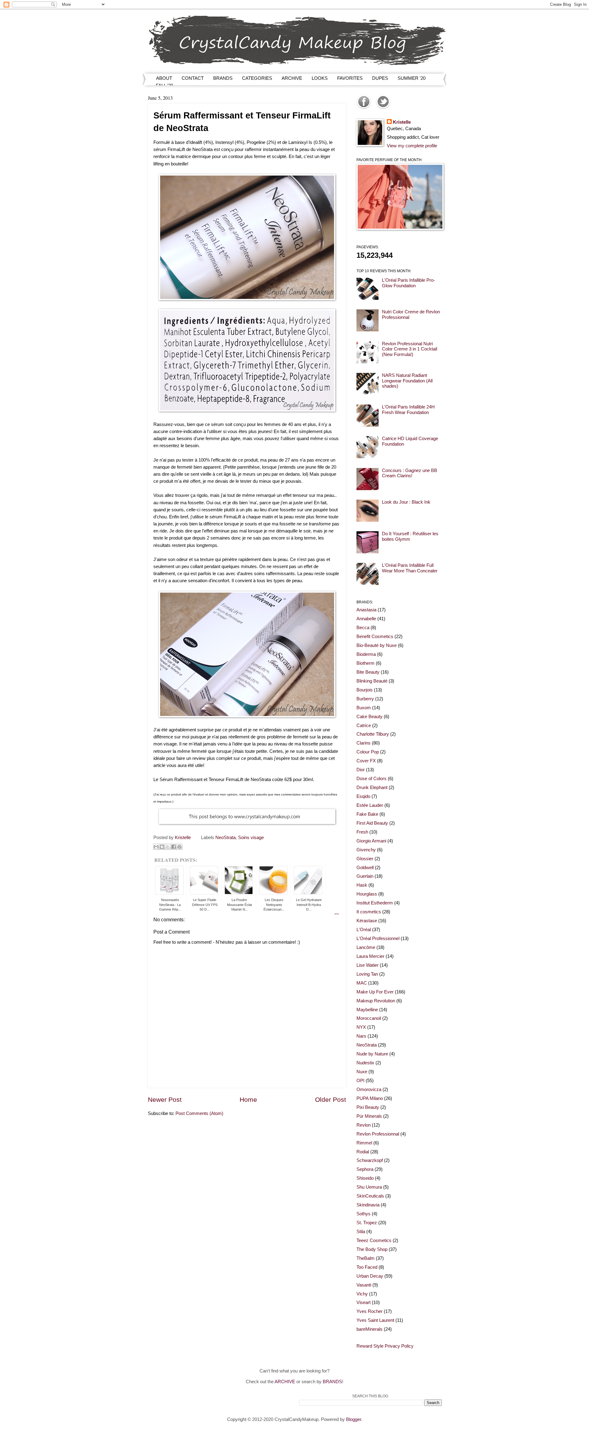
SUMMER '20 (411, 78)
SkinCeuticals (370, 1196)
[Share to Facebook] (174, 847)
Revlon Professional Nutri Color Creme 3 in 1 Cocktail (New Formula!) (409, 349)
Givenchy (366, 849)
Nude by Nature (372, 1053)
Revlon (363, 1125)
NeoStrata (225, 837)
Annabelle (366, 618)
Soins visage (251, 837)
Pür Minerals (369, 1116)
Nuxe (361, 1071)
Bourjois (364, 689)
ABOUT (164, 78)
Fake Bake (367, 814)
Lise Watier (367, 965)
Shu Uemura (369, 1187)
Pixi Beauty (367, 1107)
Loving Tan (367, 974)
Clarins (363, 743)
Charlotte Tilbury (372, 734)
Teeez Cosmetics (373, 1240)
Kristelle (402, 122)
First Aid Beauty (372, 823)
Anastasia (366, 609)
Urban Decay (369, 1276)
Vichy (362, 1293)
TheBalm (365, 1258)
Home (248, 1099)
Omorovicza (368, 1089)
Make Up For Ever (375, 991)
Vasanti (363, 1285)
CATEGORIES (257, 78)
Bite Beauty (367, 672)
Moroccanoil (368, 1018)
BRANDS (223, 78)
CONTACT (193, 78)
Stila (360, 1231)
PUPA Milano (369, 1098)
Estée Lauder (369, 805)
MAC (361, 983)
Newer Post (165, 1099)
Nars (361, 1036)
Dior (360, 769)
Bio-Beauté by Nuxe (376, 645)
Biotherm (365, 663)
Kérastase (366, 920)
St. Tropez (366, 1222)
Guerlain (364, 876)
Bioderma (366, 654)
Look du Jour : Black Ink (406, 502)
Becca (362, 627)
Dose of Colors (371, 778)
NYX (361, 1027)
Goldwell (365, 867)
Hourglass (366, 894)
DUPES (380, 78)
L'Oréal (363, 929)
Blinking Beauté (371, 681)
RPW (337, 914)
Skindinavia (367, 1204)
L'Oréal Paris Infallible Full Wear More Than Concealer (409, 568)
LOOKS (320, 78)
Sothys (363, 1213)
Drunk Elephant (371, 787)
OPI (360, 1080)
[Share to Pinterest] (179, 847)
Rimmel (364, 1142)
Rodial (362, 1151)
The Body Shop (371, 1249)
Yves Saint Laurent (375, 1320)
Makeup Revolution (375, 1000)
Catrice (363, 725)
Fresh (362, 832)
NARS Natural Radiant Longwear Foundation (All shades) (407, 381)
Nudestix (365, 1062)
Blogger (353, 1419)
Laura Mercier (370, 956)
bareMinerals (369, 1329)
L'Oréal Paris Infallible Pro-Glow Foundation (408, 283)
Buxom (363, 707)
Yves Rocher (369, 1311)
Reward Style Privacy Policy (385, 1346)
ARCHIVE (292, 78)
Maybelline (367, 1009)
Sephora (364, 1169)
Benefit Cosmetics (374, 636)
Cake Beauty (369, 716)
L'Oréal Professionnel (377, 938)
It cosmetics (368, 911)
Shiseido (365, 1178)
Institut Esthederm (374, 902)
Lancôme (365, 947)
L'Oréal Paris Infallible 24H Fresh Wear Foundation (408, 409)
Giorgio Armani (371, 840)
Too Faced (366, 1267)
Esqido (363, 796)
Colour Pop (367, 751)
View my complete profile (412, 145)
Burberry (365, 698)
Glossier (364, 858)
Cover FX (366, 760)
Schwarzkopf (369, 1160)
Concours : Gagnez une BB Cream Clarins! (409, 473)
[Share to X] (168, 847)
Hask (361, 885)
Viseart (363, 1302)
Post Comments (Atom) (199, 1113)
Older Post (330, 1099)
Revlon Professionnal (377, 1134)
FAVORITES (350, 78)
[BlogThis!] (162, 847)
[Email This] (156, 847)
